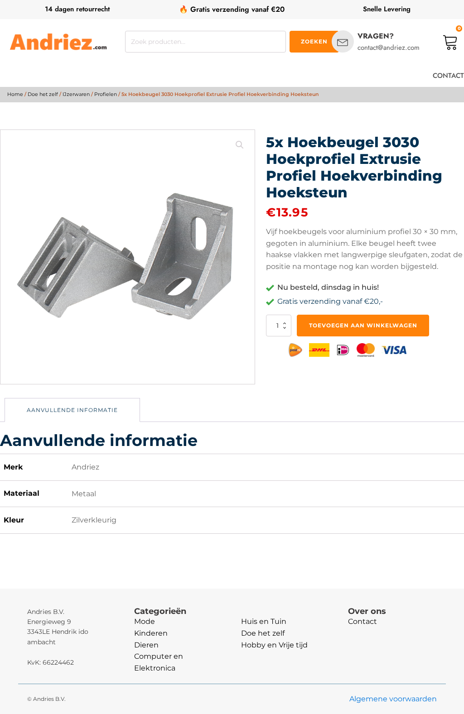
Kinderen (151, 633)
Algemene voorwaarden (393, 699)
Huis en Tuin (263, 621)
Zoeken (314, 41)
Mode (144, 621)
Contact (362, 621)
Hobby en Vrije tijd (274, 645)
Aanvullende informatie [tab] (72, 410)
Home (15, 94)
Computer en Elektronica (158, 662)
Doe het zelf (43, 94)
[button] (240, 145)
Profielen (105, 94)
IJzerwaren (76, 94)
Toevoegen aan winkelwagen (363, 325)
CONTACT (448, 76)
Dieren (146, 645)
